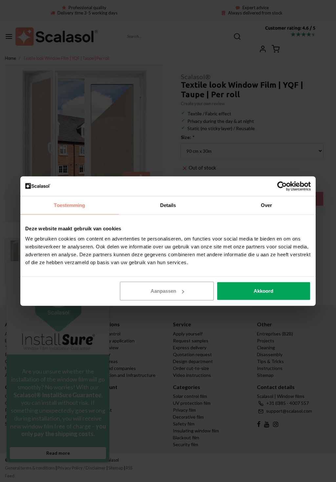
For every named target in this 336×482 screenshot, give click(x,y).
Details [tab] (168, 205)
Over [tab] (266, 205)
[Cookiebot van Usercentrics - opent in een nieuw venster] (282, 186)
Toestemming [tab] (69, 205)
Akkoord (263, 291)
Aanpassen (163, 291)
